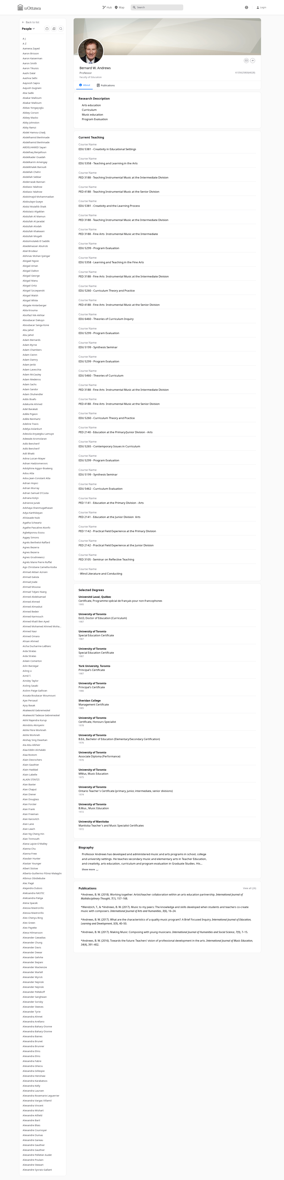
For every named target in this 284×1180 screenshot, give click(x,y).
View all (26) (249, 888)
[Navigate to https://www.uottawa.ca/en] (29, 7)
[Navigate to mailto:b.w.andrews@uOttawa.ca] (246, 60)
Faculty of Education (91, 77)
